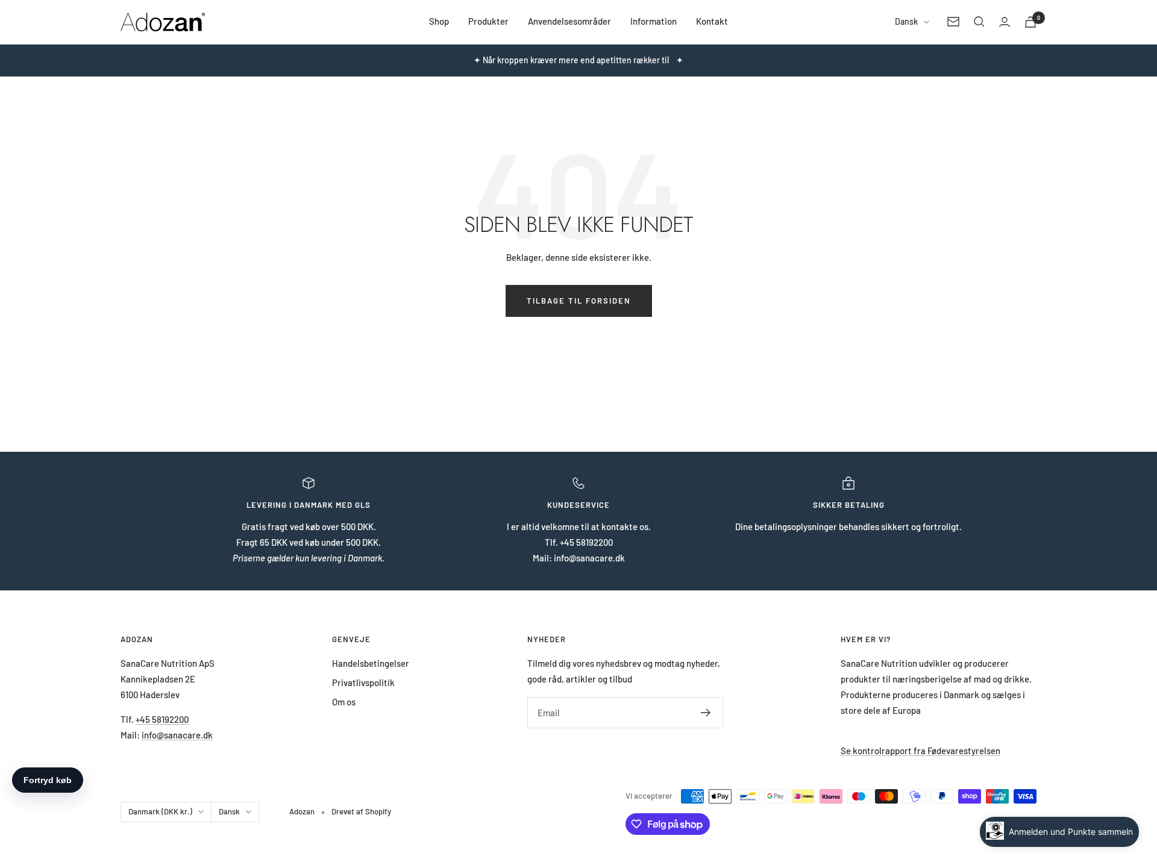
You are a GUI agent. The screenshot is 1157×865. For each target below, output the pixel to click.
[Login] (1004, 22)
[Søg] (979, 21)
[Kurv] (1030, 22)
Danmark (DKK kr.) (160, 811)
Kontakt (712, 21)
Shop (439, 21)
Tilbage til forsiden (579, 300)
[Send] (706, 712)
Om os (344, 701)
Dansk (906, 21)
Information (653, 21)
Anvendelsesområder (569, 21)
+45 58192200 (162, 719)
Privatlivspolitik (363, 682)
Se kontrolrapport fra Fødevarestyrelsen (920, 750)
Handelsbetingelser (370, 663)
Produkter (488, 21)
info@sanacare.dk (177, 734)
